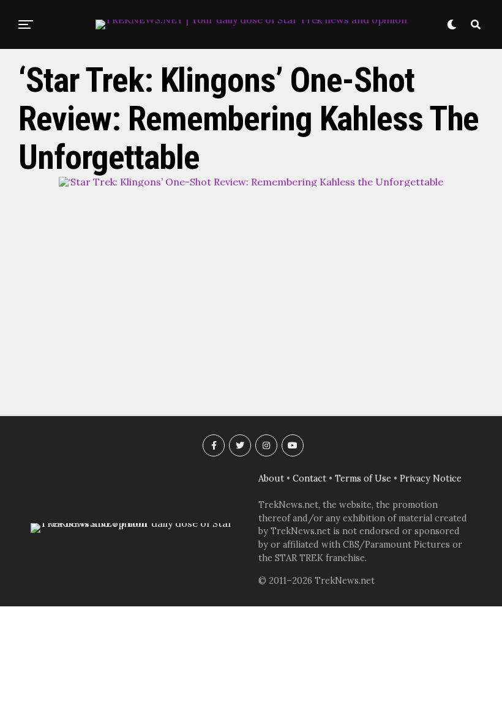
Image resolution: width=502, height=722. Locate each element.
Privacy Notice (431, 478)
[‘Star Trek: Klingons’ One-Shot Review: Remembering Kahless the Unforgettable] (251, 182)
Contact (309, 478)
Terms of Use (363, 478)
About (271, 478)
